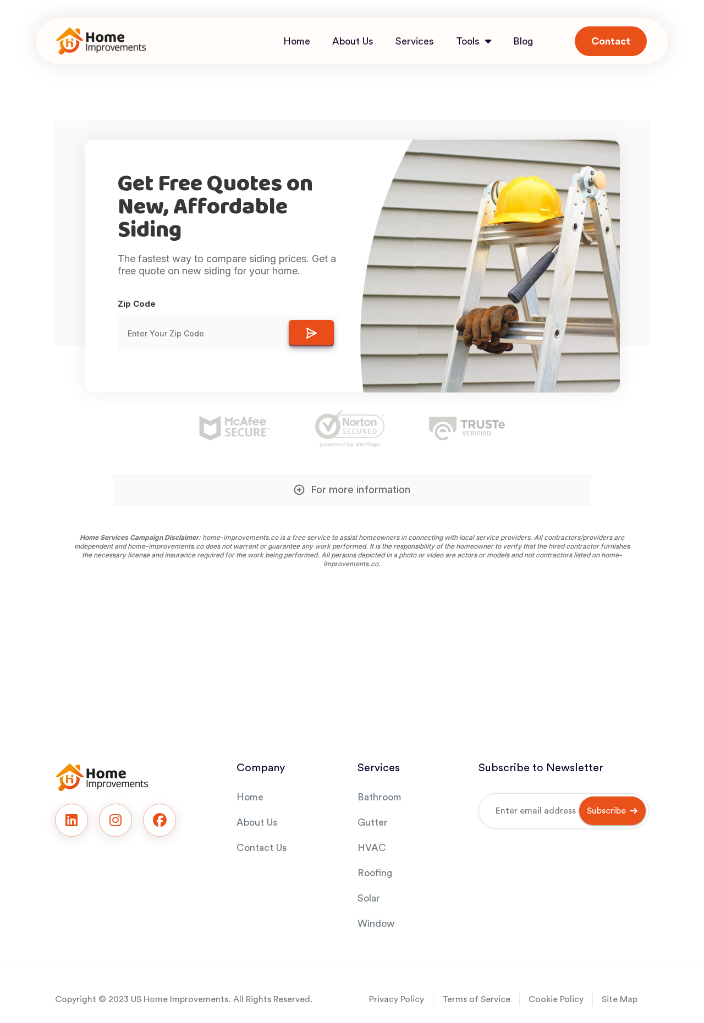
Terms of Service (476, 999)
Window (376, 923)
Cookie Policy (556, 999)
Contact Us (262, 848)
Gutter (373, 822)
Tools (468, 41)
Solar (369, 898)
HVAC (372, 848)
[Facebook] (159, 820)
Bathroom (380, 797)
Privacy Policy (396, 999)
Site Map (619, 999)
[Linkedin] (71, 820)
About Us (352, 41)
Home (296, 41)
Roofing (375, 873)
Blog (523, 41)
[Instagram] (115, 820)
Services (414, 41)
